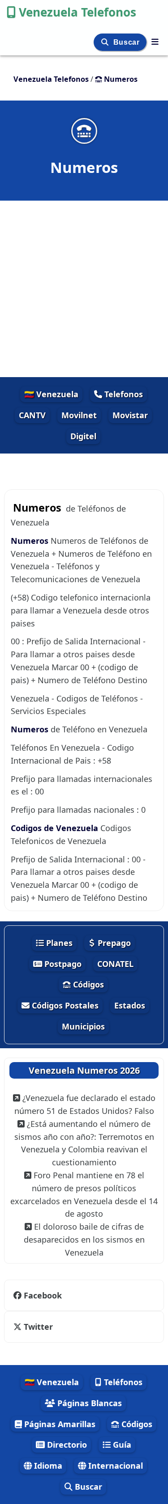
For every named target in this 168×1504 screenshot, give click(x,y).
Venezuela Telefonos (77, 12)
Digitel (83, 436)
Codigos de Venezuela (54, 828)
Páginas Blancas (88, 1403)
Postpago (62, 963)
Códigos (87, 984)
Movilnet (79, 415)
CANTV (32, 415)
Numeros (29, 540)
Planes (58, 942)
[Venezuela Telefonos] (155, 41)
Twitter (38, 1326)
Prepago (113, 942)
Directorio (66, 1444)
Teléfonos (122, 1382)
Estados (129, 1005)
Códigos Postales (64, 1005)
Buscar (127, 42)
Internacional (114, 1465)
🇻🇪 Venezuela (51, 394)
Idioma (47, 1465)
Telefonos (122, 394)
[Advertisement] (84, 289)
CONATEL (115, 963)
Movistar (130, 415)
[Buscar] (106, 42)
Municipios (83, 1026)
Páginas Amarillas (58, 1424)
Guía (121, 1444)
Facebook (43, 1295)
